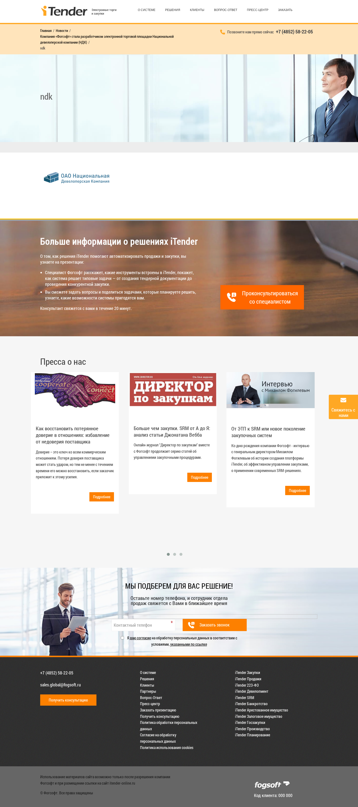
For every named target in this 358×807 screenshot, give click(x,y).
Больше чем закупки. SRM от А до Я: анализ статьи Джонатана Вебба (172, 431)
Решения (172, 10)
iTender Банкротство (251, 703)
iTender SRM (244, 697)
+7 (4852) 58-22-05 (56, 673)
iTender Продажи (248, 678)
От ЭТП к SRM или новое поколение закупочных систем (268, 432)
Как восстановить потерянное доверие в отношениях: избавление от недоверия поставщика (73, 435)
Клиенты (197, 10)
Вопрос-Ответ (225, 10)
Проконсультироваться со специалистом (270, 297)
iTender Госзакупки (250, 722)
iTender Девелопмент (251, 691)
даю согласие (140, 637)
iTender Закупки (247, 672)
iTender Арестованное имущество (261, 709)
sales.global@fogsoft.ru (60, 685)
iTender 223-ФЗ (247, 685)
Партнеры (148, 691)
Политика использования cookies (166, 747)
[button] (168, 554)
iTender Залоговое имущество (258, 716)
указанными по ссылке (188, 644)
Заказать (285, 10)
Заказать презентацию (158, 709)
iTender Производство (252, 728)
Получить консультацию (68, 699)
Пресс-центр (257, 10)
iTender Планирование (252, 734)
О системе (146, 10)
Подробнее (101, 496)
